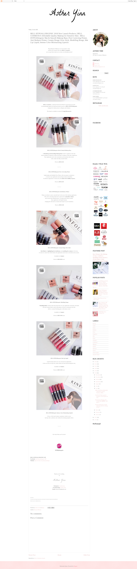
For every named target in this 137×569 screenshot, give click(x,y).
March (97, 410)
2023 (95, 361)
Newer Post (32, 555)
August (97, 383)
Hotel (94, 338)
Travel (94, 350)
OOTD (94, 346)
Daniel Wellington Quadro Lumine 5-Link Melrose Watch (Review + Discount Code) (103, 293)
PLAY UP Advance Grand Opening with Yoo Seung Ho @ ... (101, 406)
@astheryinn (62, 486)
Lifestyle (95, 340)
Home (59, 555)
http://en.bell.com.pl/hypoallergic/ (42, 460)
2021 (95, 366)
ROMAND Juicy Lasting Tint (102, 312)
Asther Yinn (63, 487)
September (98, 381)
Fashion (94, 329)
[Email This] (48, 507)
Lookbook (95, 342)
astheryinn (96, 63)
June (97, 388)
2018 (95, 373)
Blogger (75, 566)
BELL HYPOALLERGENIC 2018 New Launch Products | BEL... (101, 391)
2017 (95, 417)
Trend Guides (96, 352)
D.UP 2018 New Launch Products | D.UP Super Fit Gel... (101, 396)
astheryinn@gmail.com (99, 66)
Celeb (94, 325)
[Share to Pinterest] (53, 507)
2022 (95, 364)
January (97, 414)
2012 (95, 419)
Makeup (39, 509)
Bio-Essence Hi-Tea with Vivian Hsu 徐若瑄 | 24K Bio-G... (101, 401)
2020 (95, 368)
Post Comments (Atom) (40, 558)
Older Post (86, 555)
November (98, 377)
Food (94, 332)
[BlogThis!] (49, 507)
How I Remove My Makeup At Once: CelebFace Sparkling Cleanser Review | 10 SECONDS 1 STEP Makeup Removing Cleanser (100, 257)
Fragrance (95, 334)
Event (94, 327)
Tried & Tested (96, 354)
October (98, 379)
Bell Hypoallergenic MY (41, 459)
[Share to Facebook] (52, 507)
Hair (94, 336)
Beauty (35, 509)
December (98, 374)
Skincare (95, 348)
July (97, 386)
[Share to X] (51, 507)
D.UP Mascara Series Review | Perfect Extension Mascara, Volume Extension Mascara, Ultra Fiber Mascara (100, 284)
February (98, 412)
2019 (95, 370)
